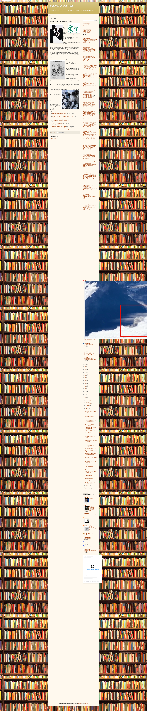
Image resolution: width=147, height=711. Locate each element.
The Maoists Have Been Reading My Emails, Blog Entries (90, 454)
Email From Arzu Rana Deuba (90, 476)
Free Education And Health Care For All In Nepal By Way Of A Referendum (90, 203)
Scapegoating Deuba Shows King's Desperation (91, 441)
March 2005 (88, 487)
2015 (85, 382)
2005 (85, 397)
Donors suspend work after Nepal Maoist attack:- (61, 127)
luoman (79, 703)
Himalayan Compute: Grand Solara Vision (90, 54)
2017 (85, 378)
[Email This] (59, 132)
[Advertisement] (71, 631)
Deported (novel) (86, 127)
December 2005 (88, 399)
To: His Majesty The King (89, 473)
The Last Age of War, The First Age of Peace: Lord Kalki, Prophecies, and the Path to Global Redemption (89, 162)
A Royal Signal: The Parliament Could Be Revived (90, 428)
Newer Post (52, 140)
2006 (85, 396)
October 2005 (88, 402)
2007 (85, 394)
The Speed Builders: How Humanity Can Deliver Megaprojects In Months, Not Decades (90, 40)
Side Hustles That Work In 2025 (88, 102)
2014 (85, 383)
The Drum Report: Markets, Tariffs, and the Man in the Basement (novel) (89, 123)
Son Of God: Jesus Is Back (89, 533)
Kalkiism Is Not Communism (88, 210)
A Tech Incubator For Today (88, 209)
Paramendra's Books (86, 23)
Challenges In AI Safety (87, 187)
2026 (85, 364)
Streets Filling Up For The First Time (90, 481)
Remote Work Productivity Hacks (88, 137)
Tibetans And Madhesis (89, 478)
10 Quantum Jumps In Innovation (88, 198)
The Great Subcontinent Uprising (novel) (90, 90)
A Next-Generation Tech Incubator (89, 199)
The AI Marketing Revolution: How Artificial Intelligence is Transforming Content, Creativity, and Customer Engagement (89, 106)
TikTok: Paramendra (86, 26)
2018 (85, 377)
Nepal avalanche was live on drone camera (89, 340)
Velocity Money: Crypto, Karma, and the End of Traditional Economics (90, 147)
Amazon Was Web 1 (87, 538)
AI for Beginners (86, 139)
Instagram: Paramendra (87, 28)
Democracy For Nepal (62, 5)
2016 (85, 380)
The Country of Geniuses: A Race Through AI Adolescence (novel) (88, 75)
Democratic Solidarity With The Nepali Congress (90, 434)
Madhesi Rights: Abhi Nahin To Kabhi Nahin (90, 462)
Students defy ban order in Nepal (58, 119)
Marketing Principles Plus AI (88, 91)
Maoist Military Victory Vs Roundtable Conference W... (90, 430)
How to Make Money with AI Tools (89, 138)
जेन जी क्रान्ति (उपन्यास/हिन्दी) (87, 96)
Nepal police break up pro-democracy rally (60, 124)
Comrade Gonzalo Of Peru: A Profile (90, 451)
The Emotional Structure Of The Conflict (90, 444)
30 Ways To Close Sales (87, 168)
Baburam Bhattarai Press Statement (91, 423)
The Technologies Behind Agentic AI (89, 77)
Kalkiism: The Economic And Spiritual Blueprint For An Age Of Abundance (89, 114)
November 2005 (88, 400)
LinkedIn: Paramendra (87, 30)
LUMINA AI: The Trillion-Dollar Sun (89, 55)
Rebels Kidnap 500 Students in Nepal (59, 114)
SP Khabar (86, 357)
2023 (85, 369)
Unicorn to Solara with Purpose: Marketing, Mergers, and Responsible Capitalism (89, 57)
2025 (85, 366)
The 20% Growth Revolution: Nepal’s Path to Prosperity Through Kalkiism (89, 135)
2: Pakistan (91, 498)
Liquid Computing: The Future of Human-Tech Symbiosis (88, 131)
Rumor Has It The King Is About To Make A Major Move (90, 421)
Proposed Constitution (88, 475)
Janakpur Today (87, 348)
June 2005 (87, 408)
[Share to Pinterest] (63, 132)
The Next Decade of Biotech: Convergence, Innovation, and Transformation (88, 149)
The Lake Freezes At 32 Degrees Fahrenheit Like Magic (90, 425)
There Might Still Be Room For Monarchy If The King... (90, 483)
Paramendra (86, 513)
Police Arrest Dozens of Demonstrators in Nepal (60, 129)
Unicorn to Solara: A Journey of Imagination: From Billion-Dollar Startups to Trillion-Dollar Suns (88, 63)
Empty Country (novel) (87, 128)
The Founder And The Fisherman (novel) (90, 49)
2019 (85, 375)
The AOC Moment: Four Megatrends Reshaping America (89, 38)
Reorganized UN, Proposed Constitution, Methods (89, 414)
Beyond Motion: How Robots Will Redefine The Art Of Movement (88, 152)
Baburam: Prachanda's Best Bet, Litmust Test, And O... (90, 459)
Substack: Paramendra (86, 32)
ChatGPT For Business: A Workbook (89, 155)
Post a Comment (54, 138)
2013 (85, 385)
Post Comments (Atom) (58, 142)
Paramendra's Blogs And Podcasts (88, 24)
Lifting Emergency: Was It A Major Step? (91, 464)
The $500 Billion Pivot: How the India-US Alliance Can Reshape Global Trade (89, 145)
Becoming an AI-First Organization (89, 156)
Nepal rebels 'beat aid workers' (57, 123)
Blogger (86, 703)
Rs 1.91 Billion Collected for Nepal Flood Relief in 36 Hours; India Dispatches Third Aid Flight (89, 353)
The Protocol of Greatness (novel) (88, 118)
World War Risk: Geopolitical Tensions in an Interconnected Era (92, 528)
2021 (85, 372)
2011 (85, 388)
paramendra (98, 581)
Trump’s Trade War (86, 158)
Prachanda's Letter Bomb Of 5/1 (90, 468)
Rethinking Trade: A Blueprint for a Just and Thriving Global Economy (89, 142)
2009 (85, 391)
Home (50, 15)
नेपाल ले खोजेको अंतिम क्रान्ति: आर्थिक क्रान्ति (90, 174)
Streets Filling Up (88, 432)
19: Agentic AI (91, 518)
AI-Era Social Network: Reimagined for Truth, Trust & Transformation (89, 165)
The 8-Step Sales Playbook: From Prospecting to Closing (88, 172)
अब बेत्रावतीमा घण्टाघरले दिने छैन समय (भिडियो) (89, 345)
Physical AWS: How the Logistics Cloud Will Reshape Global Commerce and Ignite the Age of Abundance (89, 51)
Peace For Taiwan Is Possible (88, 159)
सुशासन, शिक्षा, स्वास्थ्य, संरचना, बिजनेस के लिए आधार (90, 551)
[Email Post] (57, 132)
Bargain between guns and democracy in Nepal (60, 120)
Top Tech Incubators (86, 195)
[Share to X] (61, 132)
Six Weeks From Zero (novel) (88, 80)
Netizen (85, 505)
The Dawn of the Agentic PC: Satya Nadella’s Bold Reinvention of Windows (92, 508)
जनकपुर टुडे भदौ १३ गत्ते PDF (88, 349)
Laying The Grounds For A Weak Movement (90, 449)
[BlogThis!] (60, 132)
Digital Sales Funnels (86, 170)
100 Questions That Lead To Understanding (88, 109)
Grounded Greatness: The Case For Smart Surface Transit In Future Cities (90, 125)
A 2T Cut (84, 201)
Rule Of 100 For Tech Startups (88, 48)
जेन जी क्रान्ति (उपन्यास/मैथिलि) (88, 95)
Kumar (85, 541)
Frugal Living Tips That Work (88, 103)
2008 (85, 393)
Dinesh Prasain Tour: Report (90, 455)
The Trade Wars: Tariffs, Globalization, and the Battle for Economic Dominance (89, 176)
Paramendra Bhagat (88, 537)
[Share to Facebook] (62, 132)
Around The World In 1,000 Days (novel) (90, 73)
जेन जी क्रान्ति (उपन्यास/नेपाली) (87, 97)
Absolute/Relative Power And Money (90, 437)
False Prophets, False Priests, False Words (89, 543)
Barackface (86, 497)
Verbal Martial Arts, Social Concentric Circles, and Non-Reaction (89, 60)
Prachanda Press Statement (89, 416)
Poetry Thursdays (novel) (87, 154)
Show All (96, 361)
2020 (85, 374)
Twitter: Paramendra (86, 25)
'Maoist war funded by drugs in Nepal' (59, 126)
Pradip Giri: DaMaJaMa (89, 466)
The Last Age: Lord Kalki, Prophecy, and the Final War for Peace (90, 116)
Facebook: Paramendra (87, 29)
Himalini (86, 351)
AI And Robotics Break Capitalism (89, 184)
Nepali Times (86, 280)
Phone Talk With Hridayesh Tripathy (89, 446)
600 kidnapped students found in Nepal (59, 113)
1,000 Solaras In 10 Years (87, 42)
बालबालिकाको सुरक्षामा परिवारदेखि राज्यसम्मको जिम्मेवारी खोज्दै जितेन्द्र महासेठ (90, 359)
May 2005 (87, 410)
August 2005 (88, 405)
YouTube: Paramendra (86, 31)
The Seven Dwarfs (88, 469)
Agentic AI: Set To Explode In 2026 (89, 78)
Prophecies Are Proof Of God (88, 185)
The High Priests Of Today (88, 546)
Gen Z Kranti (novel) (86, 98)
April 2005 (87, 485)
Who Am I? (86, 534)
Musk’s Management (86, 186)
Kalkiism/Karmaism (88, 525)
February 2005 (88, 488)
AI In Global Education (87, 76)
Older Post (78, 140)
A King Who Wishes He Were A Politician (90, 412)
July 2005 (87, 406)
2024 (85, 367)
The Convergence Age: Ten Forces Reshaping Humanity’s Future (89, 112)
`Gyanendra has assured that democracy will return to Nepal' (63, 116)
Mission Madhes (87, 549)
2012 (85, 386)
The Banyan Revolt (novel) (87, 94)
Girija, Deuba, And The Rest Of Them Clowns (90, 472)
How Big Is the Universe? (87, 92)
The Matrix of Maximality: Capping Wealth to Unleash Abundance (90, 515)
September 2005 (88, 403)
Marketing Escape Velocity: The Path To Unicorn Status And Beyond (89, 70)
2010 (85, 389)
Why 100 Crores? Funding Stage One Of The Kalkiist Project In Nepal (90, 189)
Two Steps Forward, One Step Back (91, 439)
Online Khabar (87, 343)
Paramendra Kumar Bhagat (89, 518)
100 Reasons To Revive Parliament (91, 457)
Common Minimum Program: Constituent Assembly (90, 419)
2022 (85, 371)
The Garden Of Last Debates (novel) (89, 126)
